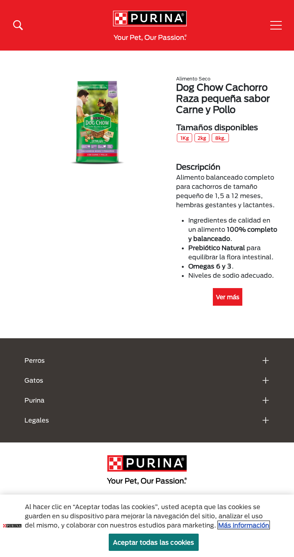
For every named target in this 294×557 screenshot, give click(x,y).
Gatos (33, 380)
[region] (147, 526)
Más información (243, 525)
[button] (276, 25)
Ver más (227, 296)
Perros (34, 360)
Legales (36, 420)
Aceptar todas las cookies (153, 542)
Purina (34, 400)
